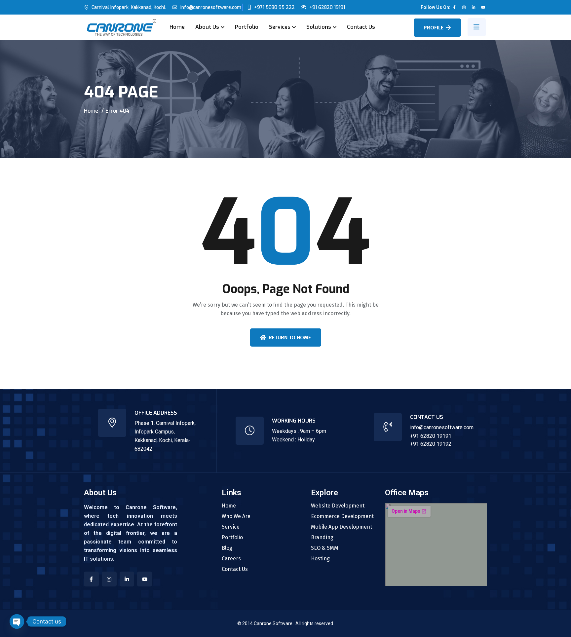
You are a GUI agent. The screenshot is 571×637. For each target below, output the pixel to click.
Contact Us (361, 26)
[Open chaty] (17, 621)
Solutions (318, 26)
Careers (231, 558)
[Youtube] (483, 7)
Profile (433, 27)
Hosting (320, 558)
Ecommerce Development (342, 516)
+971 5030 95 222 (274, 7)
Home (177, 26)
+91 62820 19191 (327, 7)
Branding (322, 537)
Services (279, 26)
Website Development (337, 505)
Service (231, 527)
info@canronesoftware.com (210, 7)
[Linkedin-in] (473, 7)
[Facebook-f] (454, 7)
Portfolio (246, 26)
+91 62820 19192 (430, 444)
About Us (207, 26)
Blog (227, 548)
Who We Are (236, 516)
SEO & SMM (324, 548)
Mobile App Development (341, 527)
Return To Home (290, 337)
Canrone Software (273, 623)
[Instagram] (464, 7)
